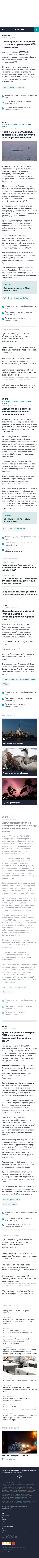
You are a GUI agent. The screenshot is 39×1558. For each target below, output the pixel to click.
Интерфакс (19, 29)
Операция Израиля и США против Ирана (16, 125)
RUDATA (4, 1530)
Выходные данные (7, 1550)
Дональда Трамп (20, 987)
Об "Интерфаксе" (14, 1470)
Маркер (4, 1519)
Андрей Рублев (8, 679)
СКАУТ (3, 1517)
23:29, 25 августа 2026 (9, 607)
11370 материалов (8, 1459)
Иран (10, 298)
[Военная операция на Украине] (19, 1453)
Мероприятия (18, 1472)
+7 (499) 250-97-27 (28, 1502)
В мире (5, 122)
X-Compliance (5, 1515)
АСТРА (3, 1521)
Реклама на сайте (7, 1472)
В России (6, 36)
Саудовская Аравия (9, 1204)
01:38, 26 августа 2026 (9, 405)
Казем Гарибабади (21, 298)
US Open (5, 684)
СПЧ (4, 87)
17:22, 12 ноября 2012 (8, 38)
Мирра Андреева (22, 679)
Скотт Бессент (19, 529)
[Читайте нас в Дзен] (3, 1536)
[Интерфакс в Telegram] (6, 1536)
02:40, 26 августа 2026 (9, 819)
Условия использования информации (13, 1548)
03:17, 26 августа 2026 (9, 1029)
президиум (20, 87)
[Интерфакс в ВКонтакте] (9, 1536)
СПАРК (3, 1513)
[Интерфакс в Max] (16, 1536)
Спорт (4, 605)
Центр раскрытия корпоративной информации (14, 1532)
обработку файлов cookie (16, 1498)
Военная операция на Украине (15, 1456)
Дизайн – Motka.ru (7, 1552)
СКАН (3, 1528)
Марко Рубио (7, 992)
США (4, 298)
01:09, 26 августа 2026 (9, 128)
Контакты (4, 1470)
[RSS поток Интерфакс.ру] (12, 1536)
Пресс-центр (25, 1470)
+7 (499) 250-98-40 (14, 1502)
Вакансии (33, 1470)
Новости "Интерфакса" (8, 1526)
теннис (33, 679)
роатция (11, 87)
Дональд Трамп (8, 1200)
